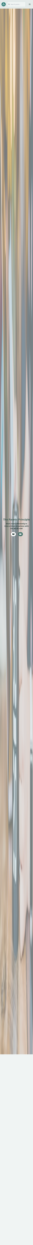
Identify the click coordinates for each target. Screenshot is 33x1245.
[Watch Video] (20, 534)
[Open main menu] (30, 4)
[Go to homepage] (3, 4)
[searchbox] (16, 4)
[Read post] (13, 534)
